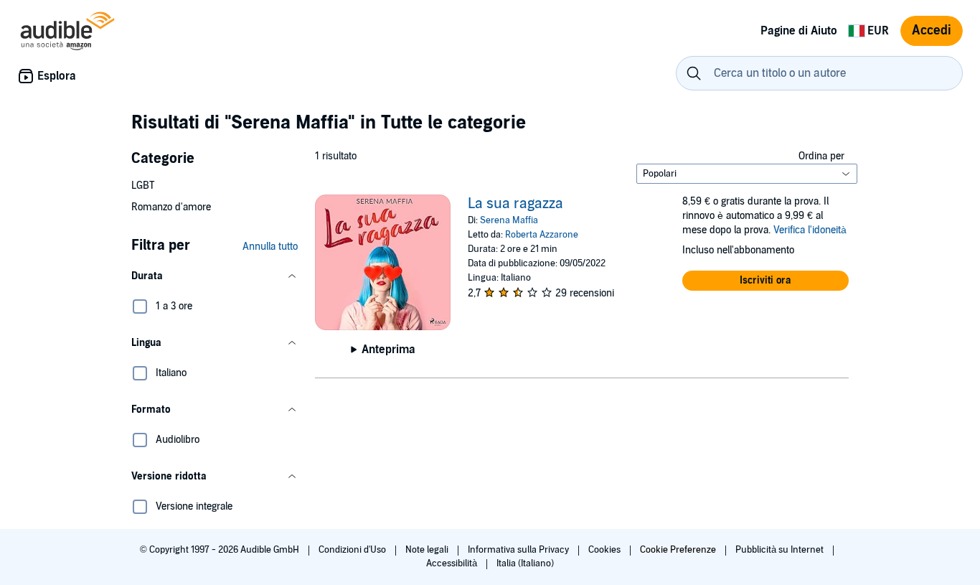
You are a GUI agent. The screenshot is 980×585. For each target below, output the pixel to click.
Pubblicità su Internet (780, 550)
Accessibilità (452, 563)
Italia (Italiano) (525, 563)
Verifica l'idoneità (810, 230)
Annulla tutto (270, 246)
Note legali (428, 550)
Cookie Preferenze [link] (678, 550)
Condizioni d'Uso (353, 550)
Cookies (605, 550)
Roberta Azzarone (541, 234)
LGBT (142, 185)
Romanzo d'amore (171, 207)
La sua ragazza (515, 203)
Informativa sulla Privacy (519, 550)
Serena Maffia (509, 220)
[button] (214, 276)
